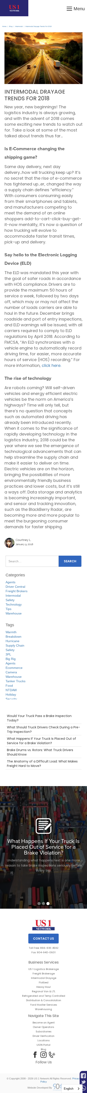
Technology (14, 604)
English (68, 1088)
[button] (75, 8)
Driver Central (15, 586)
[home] (14, 8)
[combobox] (72, 1088)
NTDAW (11, 690)
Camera (11, 672)
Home (4, 26)
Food (9, 685)
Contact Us (43, 938)
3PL (8, 654)
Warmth (11, 632)
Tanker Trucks (15, 681)
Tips (8, 609)
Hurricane (12, 641)
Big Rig (11, 659)
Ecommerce (14, 668)
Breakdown (13, 636)
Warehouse (14, 613)
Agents (10, 582)
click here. (51, 365)
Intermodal (19, 26)
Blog (10, 26)
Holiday (11, 694)
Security (11, 699)
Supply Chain (15, 645)
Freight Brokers (16, 591)
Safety (10, 600)
